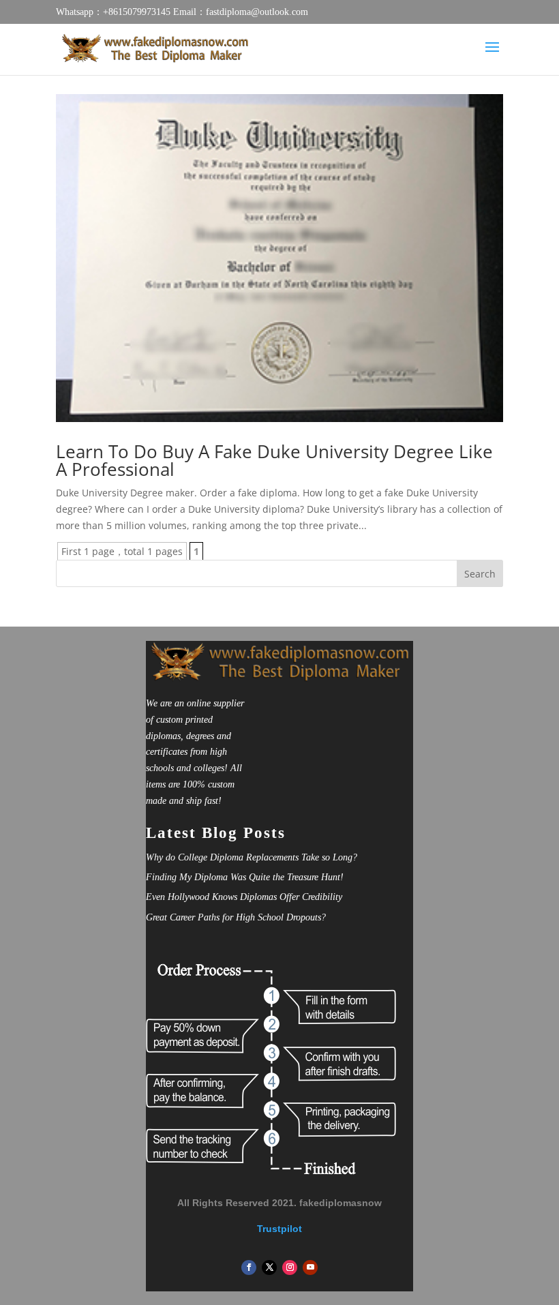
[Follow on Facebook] (248, 1267)
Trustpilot (279, 1228)
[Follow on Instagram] (289, 1267)
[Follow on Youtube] (310, 1267)
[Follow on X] (269, 1267)
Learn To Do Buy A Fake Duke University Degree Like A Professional (274, 460)
